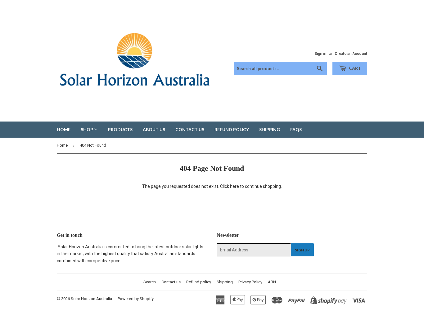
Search (149, 282)
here (234, 186)
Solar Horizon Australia (91, 298)
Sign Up (302, 250)
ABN (272, 282)
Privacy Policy (250, 282)
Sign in (320, 53)
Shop (87, 129)
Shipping (269, 129)
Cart (354, 68)
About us (154, 129)
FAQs (296, 129)
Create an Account (351, 53)
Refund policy (231, 129)
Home (63, 129)
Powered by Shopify (136, 298)
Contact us (189, 129)
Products (120, 129)
